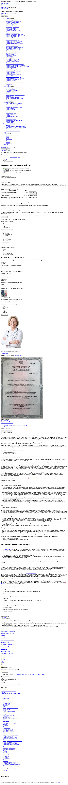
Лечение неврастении (11, 114)
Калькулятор (9, 143)
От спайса (5, 761)
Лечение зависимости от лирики (13, 74)
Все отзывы (3, 617)
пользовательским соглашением (39, 674)
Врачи (7, 137)
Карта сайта (57, 782)
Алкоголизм (6, 18)
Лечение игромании (10, 111)
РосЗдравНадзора (19, 355)
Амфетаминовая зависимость (9, 762)
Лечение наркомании (8, 753)
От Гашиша (5, 757)
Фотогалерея (9, 139)
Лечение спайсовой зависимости (13, 79)
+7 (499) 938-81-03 (5, 770)
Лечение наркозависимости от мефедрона (15, 65)
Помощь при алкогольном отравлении (14, 98)
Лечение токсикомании (11, 80)
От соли (5, 759)
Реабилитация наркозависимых (13, 131)
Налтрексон (6, 721)
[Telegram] (3, 14)
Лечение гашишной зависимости (13, 71)
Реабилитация (6, 123)
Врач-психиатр (9, 122)
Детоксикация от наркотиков (12, 60)
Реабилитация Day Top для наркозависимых (16, 127)
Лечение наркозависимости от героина (15, 62)
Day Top (5, 751)
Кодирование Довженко (11, 25)
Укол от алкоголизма (8, 732)
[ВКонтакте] (9, 150)
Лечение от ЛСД (9, 75)
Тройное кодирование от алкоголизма (14, 51)
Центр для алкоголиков (11, 53)
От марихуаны (6, 758)
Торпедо (5, 724)
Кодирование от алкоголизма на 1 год (14, 34)
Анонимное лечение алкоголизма (13, 21)
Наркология (6, 86)
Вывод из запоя (9, 56)
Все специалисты (4, 420)
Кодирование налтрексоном (12, 33)
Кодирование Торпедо (11, 37)
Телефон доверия (10, 101)
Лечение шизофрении (11, 119)
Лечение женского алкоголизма (13, 44)
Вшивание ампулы (10, 54)
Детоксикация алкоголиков (12, 90)
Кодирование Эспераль (11, 28)
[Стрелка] (11, 18)
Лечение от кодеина (10, 73)
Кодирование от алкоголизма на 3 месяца (15, 35)
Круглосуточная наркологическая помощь (15, 95)
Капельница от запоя (10, 92)
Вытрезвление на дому (11, 55)
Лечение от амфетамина (11, 67)
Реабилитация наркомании (9, 749)
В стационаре (6, 699)
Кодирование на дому (11, 31)
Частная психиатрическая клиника (14, 103)
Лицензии (8, 140)
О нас (4, 133)
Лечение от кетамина (10, 72)
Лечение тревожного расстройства (14, 120)
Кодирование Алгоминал (11, 24)
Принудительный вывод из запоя (13, 48)
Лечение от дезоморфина (11, 69)
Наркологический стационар (12, 97)
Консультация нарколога (11, 93)
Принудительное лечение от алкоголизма (12, 741)
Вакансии (8, 142)
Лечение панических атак (12, 116)
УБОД (7, 85)
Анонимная (5, 716)
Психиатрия (6, 102)
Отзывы (7, 138)
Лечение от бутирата (10, 68)
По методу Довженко (8, 729)
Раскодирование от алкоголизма (13, 49)
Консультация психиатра (8, 715)
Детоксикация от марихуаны (12, 59)
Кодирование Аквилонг (11, 23)
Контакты (5, 144)
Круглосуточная (6, 717)
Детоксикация (6, 549)
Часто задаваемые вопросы (12, 134)
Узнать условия (4, 314)
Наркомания (6, 57)
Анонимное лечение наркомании (10, 765)
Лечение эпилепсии (10, 110)
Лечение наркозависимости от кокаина (15, 64)
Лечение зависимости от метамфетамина (15, 78)
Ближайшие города (5, 242)
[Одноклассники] (6, 150)
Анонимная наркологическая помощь (14, 88)
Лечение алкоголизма (8, 736)
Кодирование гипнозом (11, 29)
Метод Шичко (6, 752)
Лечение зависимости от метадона (13, 77)
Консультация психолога (11, 106)
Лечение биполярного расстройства (14, 107)
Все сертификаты (4, 353)
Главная (5, 159)
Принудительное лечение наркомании (12, 764)
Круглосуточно (6, 704)
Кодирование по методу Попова (13, 104)
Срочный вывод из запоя (11, 50)
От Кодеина (6, 756)
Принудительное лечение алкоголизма (14, 47)
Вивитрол (5, 725)
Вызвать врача (4, 16)
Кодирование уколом (10, 38)
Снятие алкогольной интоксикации (14, 99)
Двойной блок (6, 728)
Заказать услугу (32, 192)
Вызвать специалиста (5, 149)
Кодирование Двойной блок (12, 27)
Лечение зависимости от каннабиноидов (15, 81)
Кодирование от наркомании (12, 61)
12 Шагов (8, 125)
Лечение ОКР (9, 115)
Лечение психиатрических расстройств (15, 117)
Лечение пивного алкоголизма (13, 42)
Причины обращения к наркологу (7, 247)
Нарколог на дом (9, 96)
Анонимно (5, 705)
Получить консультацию (6, 176)
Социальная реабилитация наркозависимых (16, 128)
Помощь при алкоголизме (12, 46)
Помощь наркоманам (10, 83)
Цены (4, 132)
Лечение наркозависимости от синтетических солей (17, 66)
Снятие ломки (9, 84)
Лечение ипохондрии (11, 113)
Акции (7, 136)
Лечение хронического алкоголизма (14, 41)
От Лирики (5, 755)
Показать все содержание (6, 431)
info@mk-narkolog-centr (15, 157)
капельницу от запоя (31, 573)
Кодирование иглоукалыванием (13, 30)
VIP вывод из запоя (7, 706)
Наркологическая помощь (9, 711)
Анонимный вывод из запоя (12, 22)
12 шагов (5, 750)
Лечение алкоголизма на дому (12, 40)
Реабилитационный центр (9, 746)
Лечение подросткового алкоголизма (14, 43)
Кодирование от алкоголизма (12, 36)
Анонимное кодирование (11, 20)
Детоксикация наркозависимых (10, 718)
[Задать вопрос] (1, 5)
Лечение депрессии (10, 109)
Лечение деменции (10, 108)
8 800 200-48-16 (4, 7)
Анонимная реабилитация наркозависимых (16, 126)
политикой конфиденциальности (23, 674)
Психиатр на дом (10, 121)
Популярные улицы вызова (6, 229)
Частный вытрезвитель (11, 89)
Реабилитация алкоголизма (12, 129)
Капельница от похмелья (11, 91)
